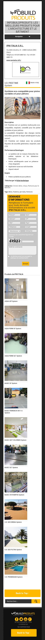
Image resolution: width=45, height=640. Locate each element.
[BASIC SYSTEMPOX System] (16, 482)
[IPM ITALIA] (26, 69)
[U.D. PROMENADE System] (16, 564)
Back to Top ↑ (22, 593)
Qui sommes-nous (24, 627)
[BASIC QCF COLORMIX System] (16, 427)
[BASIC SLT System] (16, 455)
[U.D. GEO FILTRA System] (16, 537)
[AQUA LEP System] (16, 288)
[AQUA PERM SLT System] (16, 343)
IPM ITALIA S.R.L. (15, 45)
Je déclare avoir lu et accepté (21, 257)
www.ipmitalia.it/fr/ (13, 60)
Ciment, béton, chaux (20, 186)
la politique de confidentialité (21, 257)
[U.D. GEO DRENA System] (16, 509)
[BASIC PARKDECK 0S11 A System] (16, 398)
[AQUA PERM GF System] (16, 316)
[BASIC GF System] (16, 370)
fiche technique (23, 181)
